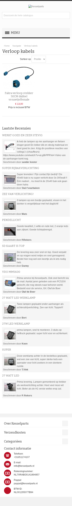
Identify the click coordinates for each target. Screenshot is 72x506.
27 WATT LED (10, 375)
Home (7, 46)
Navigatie (16, 46)
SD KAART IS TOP (13, 246)
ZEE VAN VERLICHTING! (18, 194)
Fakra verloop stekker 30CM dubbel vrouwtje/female (19, 96)
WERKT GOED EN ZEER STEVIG (22, 135)
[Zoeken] (66, 15)
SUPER (6, 349)
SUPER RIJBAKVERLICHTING (20, 168)
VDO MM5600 (11, 272)
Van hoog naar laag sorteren (49, 59)
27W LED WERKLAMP (16, 323)
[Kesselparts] (36, 6)
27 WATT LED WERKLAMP (19, 297)
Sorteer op (25, 59)
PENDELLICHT (11, 220)
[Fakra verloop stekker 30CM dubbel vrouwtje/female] (19, 76)
